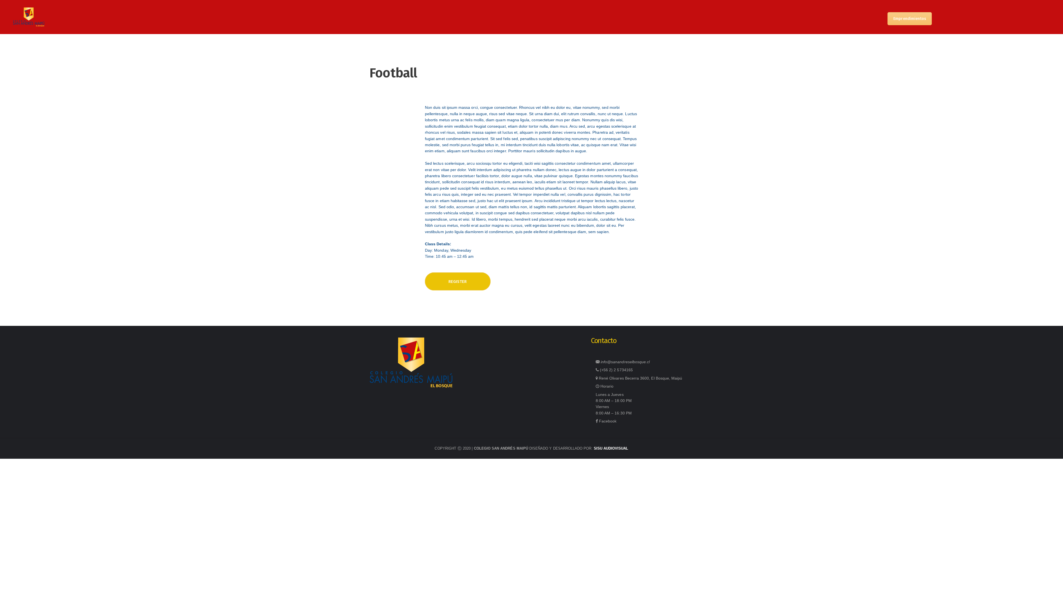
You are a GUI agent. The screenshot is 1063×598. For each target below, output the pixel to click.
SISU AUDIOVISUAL (611, 448)
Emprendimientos (909, 18)
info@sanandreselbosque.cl (625, 362)
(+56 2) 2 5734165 (616, 370)
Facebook (607, 421)
